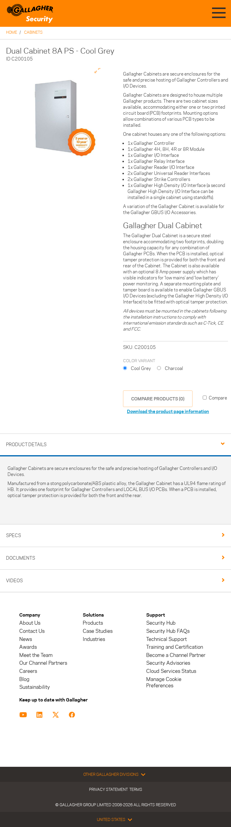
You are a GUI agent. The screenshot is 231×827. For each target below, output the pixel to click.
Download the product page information (168, 411)
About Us (29, 623)
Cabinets (33, 32)
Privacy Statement (108, 789)
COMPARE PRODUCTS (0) (157, 399)
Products (93, 623)
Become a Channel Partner (175, 655)
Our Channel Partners (43, 663)
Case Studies (97, 631)
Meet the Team (36, 655)
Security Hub (161, 623)
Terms (135, 789)
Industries (94, 639)
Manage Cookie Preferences (163, 682)
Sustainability (34, 687)
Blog (24, 679)
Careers (28, 671)
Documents (20, 558)
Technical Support (166, 639)
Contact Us (32, 631)
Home (11, 32)
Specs (13, 535)
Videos (14, 580)
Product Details (26, 444)
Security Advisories (168, 663)
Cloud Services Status (171, 671)
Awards (28, 647)
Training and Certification (174, 647)
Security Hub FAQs (167, 631)
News (25, 639)
